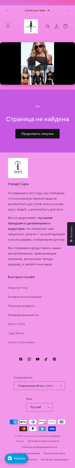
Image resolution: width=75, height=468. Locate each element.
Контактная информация (55, 459)
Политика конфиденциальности (39, 447)
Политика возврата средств (43, 441)
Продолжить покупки (37, 134)
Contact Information (21, 342)
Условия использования (25, 297)
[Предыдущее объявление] (7, 10)
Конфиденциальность (23, 315)
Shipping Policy (18, 288)
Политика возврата (21, 306)
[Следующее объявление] (67, 10)
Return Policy (16, 324)
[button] (8, 25)
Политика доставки (54, 453)
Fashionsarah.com (33, 436)
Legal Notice (16, 333)
